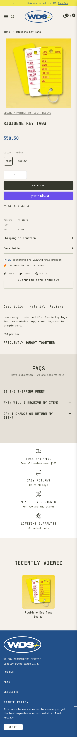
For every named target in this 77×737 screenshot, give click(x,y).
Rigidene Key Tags (38, 612)
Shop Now (60, 3)
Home (7, 32)
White (9, 161)
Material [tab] (37, 306)
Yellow (21, 161)
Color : (13, 152)
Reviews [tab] (56, 306)
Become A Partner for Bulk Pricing (27, 112)
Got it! (13, 727)
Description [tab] (14, 306)
